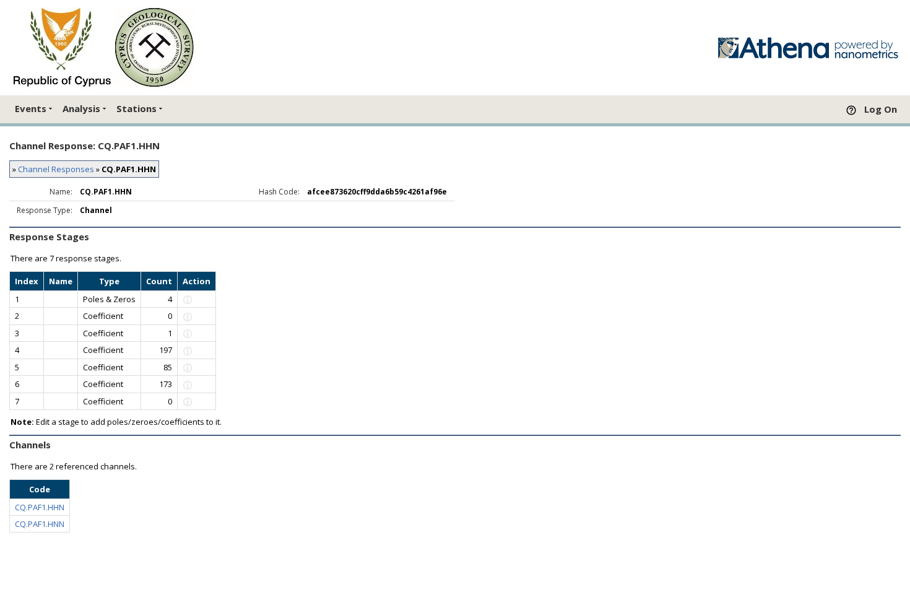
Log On (880, 109)
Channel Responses (56, 169)
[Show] (188, 299)
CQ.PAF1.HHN (39, 507)
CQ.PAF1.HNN (39, 523)
